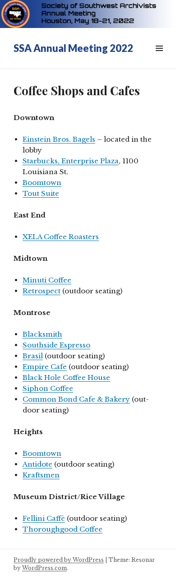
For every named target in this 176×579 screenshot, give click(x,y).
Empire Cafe (45, 366)
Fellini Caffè (44, 518)
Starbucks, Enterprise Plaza (71, 161)
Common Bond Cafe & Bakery (76, 399)
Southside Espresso (56, 345)
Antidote (37, 464)
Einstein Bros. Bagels (59, 139)
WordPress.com (44, 568)
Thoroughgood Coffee (62, 529)
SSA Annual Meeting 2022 (73, 48)
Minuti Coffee (47, 280)
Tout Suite (41, 193)
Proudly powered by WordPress (59, 559)
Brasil (33, 356)
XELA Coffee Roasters (61, 236)
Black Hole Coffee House (66, 377)
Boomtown (42, 182)
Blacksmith (42, 334)
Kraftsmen (41, 475)
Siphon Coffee (48, 388)
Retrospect (41, 291)
